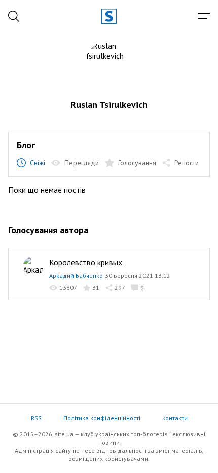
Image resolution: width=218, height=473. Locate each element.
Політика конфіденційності (101, 418)
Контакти (175, 418)
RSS (36, 418)
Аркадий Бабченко (76, 275)
